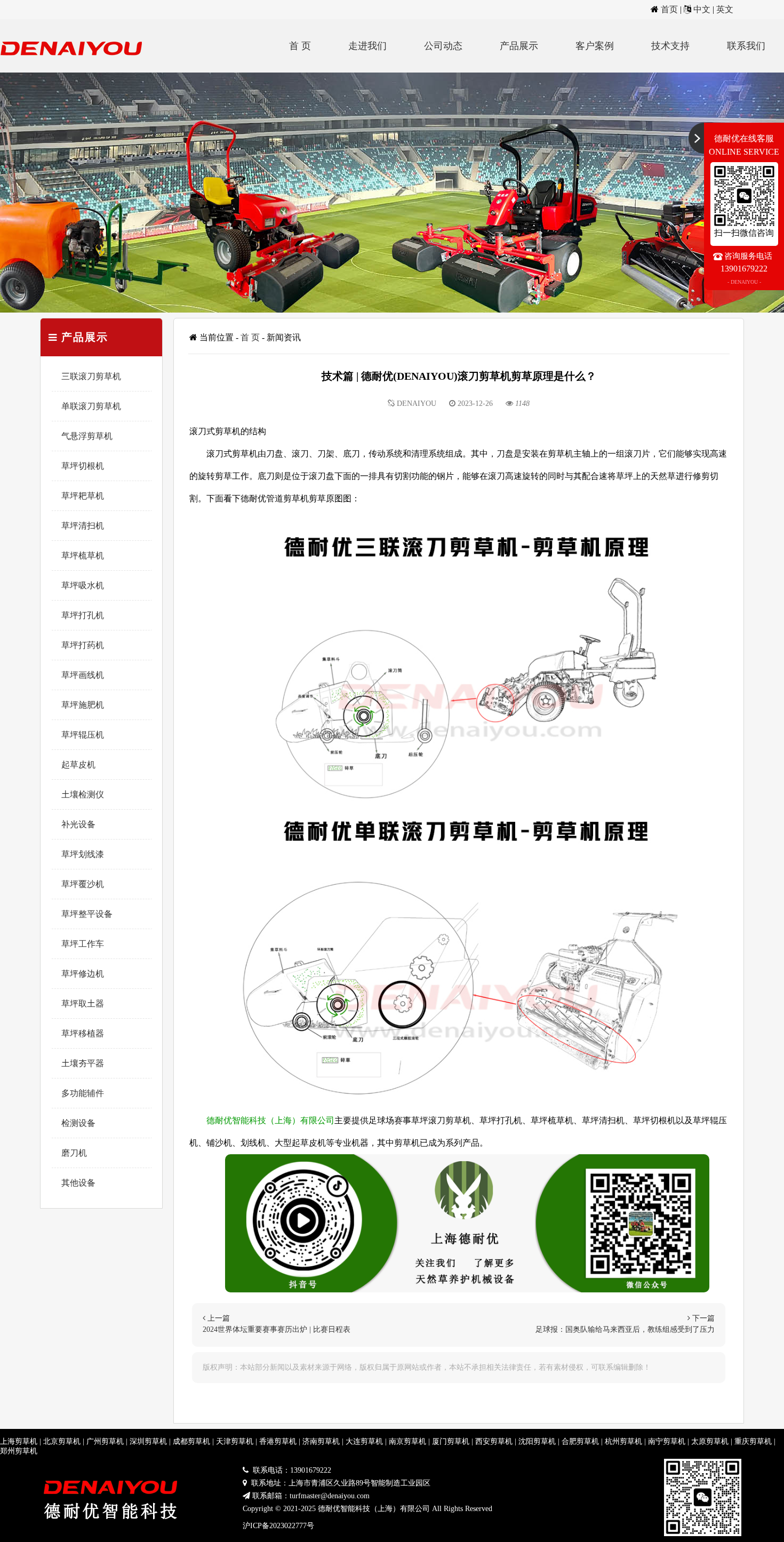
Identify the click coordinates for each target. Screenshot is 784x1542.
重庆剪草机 (753, 1441)
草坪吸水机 (82, 585)
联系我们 (746, 46)
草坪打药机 (82, 645)
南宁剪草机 (666, 1441)
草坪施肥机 (82, 704)
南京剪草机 (407, 1441)
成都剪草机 (191, 1441)
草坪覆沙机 (82, 884)
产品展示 (519, 46)
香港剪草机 (278, 1441)
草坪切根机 (82, 465)
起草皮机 (78, 764)
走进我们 (367, 46)
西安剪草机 (494, 1441)
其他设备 (78, 1182)
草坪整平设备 (87, 913)
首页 (669, 9)
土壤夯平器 (82, 1063)
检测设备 (78, 1123)
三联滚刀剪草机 (91, 376)
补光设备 (78, 824)
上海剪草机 (18, 1441)
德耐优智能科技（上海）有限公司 (270, 1120)
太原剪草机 (710, 1441)
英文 (724, 9)
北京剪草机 (62, 1441)
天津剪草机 (234, 1441)
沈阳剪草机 (537, 1441)
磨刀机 (74, 1152)
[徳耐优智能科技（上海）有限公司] (74, 69)
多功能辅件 (82, 1093)
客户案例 (594, 46)
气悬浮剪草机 (87, 436)
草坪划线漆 (82, 854)
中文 (701, 9)
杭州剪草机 (623, 1441)
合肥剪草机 (580, 1441)
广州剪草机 (105, 1441)
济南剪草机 (321, 1441)
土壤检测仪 (82, 794)
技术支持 (670, 46)
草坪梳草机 (82, 555)
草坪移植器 (82, 1033)
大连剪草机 (364, 1441)
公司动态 (443, 46)
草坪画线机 (82, 675)
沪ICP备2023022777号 (278, 1526)
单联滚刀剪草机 (91, 406)
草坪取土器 (82, 1003)
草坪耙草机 (82, 495)
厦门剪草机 (450, 1441)
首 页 (300, 46)
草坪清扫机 (82, 525)
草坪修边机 (82, 973)
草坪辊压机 (82, 734)
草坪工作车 (82, 943)
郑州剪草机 (18, 1451)
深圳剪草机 (148, 1441)
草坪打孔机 (82, 615)
